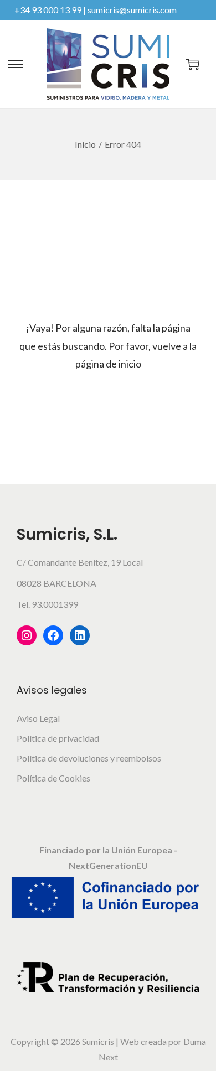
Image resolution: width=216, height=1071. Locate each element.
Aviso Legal (38, 718)
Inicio (85, 144)
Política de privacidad (58, 738)
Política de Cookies (53, 778)
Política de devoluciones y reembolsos (89, 758)
